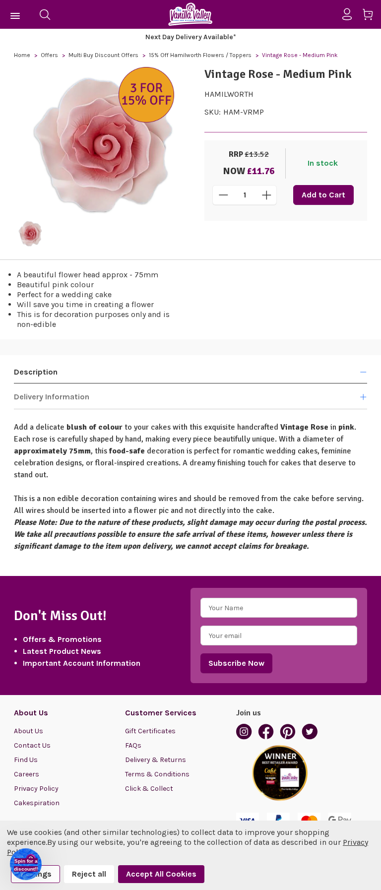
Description (36, 372)
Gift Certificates (150, 731)
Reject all (89, 874)
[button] (26, 864)
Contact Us (32, 745)
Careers (26, 774)
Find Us (26, 760)
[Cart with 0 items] (371, 16)
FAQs (133, 745)
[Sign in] (351, 14)
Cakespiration (37, 803)
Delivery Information (51, 396)
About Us (28, 731)
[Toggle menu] (15, 14)
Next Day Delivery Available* (190, 37)
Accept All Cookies (161, 874)
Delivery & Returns (155, 760)
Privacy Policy (36, 788)
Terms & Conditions (157, 774)
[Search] (45, 14)
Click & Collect (149, 788)
